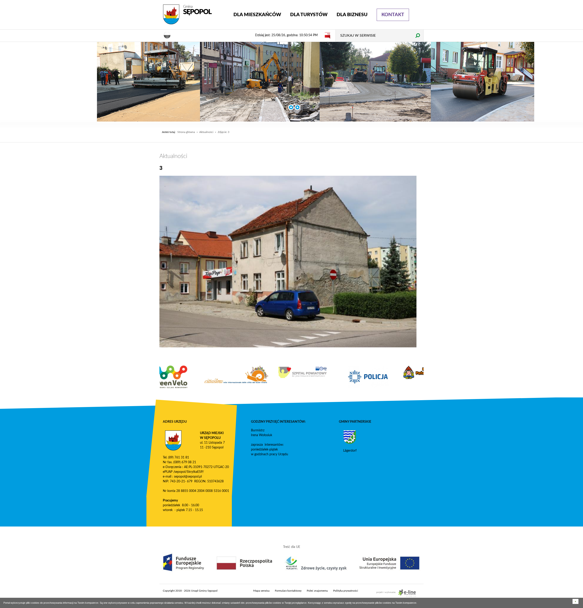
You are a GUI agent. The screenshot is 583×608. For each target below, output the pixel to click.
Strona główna (186, 132)
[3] (288, 261)
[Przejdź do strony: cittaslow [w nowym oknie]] (258, 374)
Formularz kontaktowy (288, 590)
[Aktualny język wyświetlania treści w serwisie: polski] (167, 35)
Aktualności (206, 132)
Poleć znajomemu (317, 590)
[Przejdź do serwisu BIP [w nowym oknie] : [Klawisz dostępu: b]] (327, 35)
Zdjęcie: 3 (223, 132)
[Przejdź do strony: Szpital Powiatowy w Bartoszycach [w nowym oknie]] (325, 372)
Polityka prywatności (345, 590)
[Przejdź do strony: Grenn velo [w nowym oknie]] (192, 377)
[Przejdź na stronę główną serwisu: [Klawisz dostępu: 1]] (195, 14)
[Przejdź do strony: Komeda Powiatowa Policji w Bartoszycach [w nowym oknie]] (391, 377)
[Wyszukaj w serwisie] (418, 35)
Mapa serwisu (261, 590)
